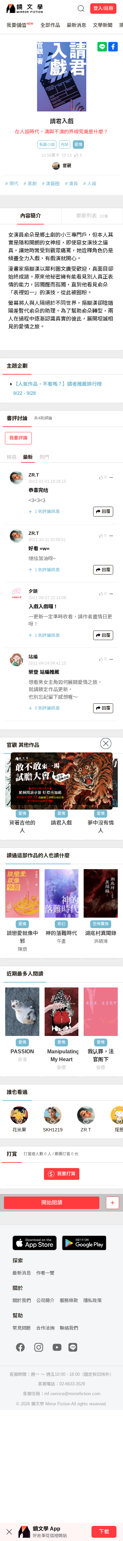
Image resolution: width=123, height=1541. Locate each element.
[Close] (105, 743)
